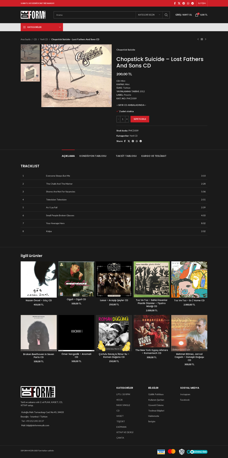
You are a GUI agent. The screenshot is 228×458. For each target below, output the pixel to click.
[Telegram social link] (192, 3)
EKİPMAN (121, 427)
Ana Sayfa (25, 39)
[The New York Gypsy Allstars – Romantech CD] (152, 331)
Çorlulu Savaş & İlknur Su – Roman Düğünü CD (114, 355)
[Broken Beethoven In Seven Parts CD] (39, 333)
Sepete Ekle (140, 119)
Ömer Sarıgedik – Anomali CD (76, 355)
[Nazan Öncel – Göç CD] (39, 279)
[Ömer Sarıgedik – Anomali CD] (76, 333)
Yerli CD (44, 39)
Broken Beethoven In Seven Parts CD (38, 356)
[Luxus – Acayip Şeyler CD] (114, 279)
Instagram (185, 394)
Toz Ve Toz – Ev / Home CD (189, 300)
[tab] (68, 154)
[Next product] (205, 39)
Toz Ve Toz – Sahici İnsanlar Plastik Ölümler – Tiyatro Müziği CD (152, 303)
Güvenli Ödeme (156, 405)
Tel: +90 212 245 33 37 (32, 421)
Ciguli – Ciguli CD (76, 299)
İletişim (151, 421)
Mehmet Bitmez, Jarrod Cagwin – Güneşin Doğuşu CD (189, 357)
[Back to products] (202, 39)
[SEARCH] (166, 15)
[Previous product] (198, 39)
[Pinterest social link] (183, 3)
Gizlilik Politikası (156, 394)
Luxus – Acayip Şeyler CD (114, 300)
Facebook (185, 399)
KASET (120, 416)
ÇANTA (120, 437)
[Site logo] (33, 14)
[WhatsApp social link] (188, 3)
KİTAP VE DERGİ (124, 432)
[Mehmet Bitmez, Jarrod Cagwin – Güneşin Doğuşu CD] (189, 333)
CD (35, 39)
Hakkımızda (153, 416)
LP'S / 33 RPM (123, 394)
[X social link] (179, 3)
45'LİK (119, 399)
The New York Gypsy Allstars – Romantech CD (151, 352)
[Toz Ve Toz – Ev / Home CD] (189, 279)
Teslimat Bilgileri (156, 410)
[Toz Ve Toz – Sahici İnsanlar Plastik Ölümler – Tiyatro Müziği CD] (152, 279)
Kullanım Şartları (156, 399)
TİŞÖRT (120, 421)
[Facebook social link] (175, 3)
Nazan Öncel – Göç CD (39, 300)
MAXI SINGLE (123, 405)
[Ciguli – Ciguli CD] (76, 278)
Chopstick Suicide (125, 49)
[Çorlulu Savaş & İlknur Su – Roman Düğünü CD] (114, 333)
